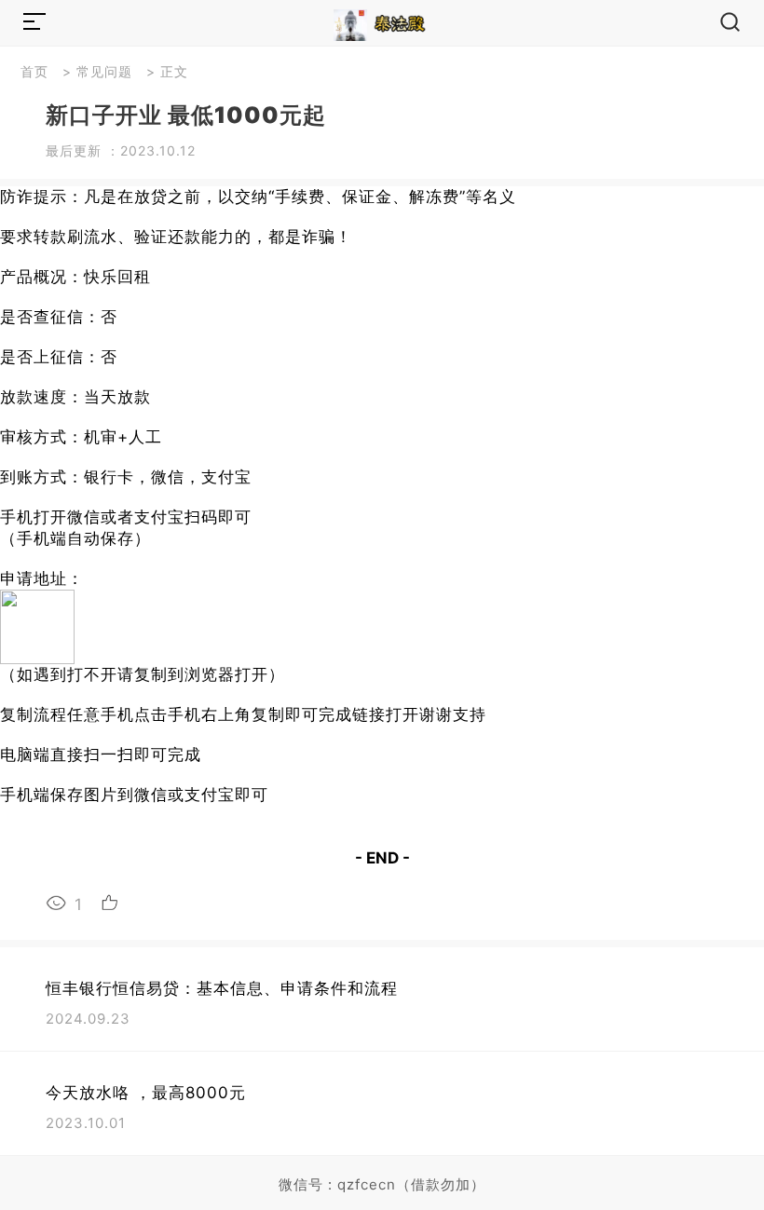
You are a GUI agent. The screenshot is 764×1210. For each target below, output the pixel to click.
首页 (34, 71)
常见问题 (104, 71)
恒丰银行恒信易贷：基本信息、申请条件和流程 (222, 988)
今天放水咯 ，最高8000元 (146, 1092)
